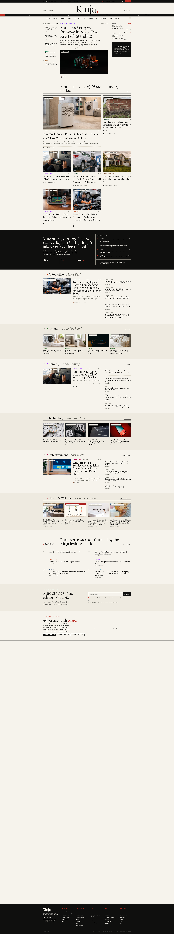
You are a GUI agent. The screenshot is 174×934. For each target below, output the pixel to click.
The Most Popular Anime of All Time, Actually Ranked (112, 562)
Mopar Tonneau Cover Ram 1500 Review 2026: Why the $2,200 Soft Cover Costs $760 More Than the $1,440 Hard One (117, 315)
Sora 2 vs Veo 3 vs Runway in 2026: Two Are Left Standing (79, 32)
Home (92, 911)
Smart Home (93, 918)
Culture (78, 913)
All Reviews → (128, 329)
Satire (121, 923)
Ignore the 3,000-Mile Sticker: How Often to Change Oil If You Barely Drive (118, 290)
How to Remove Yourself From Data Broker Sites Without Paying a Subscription (75, 441)
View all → (129, 91)
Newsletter (114, 1)
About (94, 931)
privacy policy (114, 602)
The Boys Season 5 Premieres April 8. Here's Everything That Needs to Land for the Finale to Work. (117, 463)
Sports (121, 913)
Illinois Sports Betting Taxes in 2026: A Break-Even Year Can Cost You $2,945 (51, 36)
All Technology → (127, 418)
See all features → (127, 544)
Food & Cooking (79, 915)
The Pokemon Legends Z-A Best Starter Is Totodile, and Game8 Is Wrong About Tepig (117, 406)
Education (78, 921)
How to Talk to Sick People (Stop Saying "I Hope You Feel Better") (111, 553)
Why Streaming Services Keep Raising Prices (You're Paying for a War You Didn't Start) (86, 468)
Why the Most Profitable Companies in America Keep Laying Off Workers (67, 572)
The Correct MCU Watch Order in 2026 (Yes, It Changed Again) (118, 479)
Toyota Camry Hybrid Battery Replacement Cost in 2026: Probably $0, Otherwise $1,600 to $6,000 (87, 287)
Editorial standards (63, 634)
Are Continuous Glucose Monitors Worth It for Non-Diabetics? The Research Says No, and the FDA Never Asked (120, 522)
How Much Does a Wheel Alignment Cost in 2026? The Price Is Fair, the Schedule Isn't (118, 282)
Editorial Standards (122, 931)
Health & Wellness (80, 917)
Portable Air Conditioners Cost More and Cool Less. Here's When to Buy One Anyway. (75, 351)
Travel (77, 919)
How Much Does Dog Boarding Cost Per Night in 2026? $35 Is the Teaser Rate (51, 63)
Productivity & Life (80, 925)
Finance (107, 911)
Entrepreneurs (108, 921)
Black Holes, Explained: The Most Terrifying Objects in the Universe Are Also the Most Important (112, 573)
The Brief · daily (94, 597)
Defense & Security (124, 915)
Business (107, 919)
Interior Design (94, 923)
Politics (121, 911)
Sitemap (129, 931)
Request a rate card (49, 634)
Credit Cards (108, 913)
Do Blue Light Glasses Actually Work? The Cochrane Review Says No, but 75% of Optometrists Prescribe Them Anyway (98, 522)
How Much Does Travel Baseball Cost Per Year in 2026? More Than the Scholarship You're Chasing (51, 54)
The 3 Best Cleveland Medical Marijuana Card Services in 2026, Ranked (75, 521)
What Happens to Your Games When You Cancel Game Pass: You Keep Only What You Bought (118, 397)
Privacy (110, 931)
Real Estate (93, 913)
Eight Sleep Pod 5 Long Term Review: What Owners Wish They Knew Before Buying (120, 351)
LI (49, 920)
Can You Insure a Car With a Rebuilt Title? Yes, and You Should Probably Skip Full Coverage (87, 179)
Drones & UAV (65, 919)
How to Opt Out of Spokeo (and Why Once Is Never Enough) (52, 440)
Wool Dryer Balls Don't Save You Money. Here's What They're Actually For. (52, 351)
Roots (121, 921)
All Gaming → (128, 364)
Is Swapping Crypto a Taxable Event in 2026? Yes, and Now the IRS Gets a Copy (51, 28)
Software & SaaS (65, 915)
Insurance (107, 915)
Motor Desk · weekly (105, 597)
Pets (77, 923)
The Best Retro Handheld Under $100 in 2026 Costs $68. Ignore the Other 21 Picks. (57, 217)
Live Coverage (106, 1)
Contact (99, 931)
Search (121, 1)
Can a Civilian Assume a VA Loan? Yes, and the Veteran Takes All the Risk (117, 179)
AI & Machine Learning (67, 913)
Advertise (128, 1)
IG (46, 920)
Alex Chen (65, 77)
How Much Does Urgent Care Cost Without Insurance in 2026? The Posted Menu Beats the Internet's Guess (51, 45)
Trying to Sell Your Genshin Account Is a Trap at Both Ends (117, 388)
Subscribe (127, 594)
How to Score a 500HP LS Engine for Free (65, 561)
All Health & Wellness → (125, 498)
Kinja (87, 9)
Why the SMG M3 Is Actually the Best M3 (64, 552)
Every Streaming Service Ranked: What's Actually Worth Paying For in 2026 (117, 472)
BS (51, 920)
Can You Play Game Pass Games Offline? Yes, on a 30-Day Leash (86, 374)
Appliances (93, 920)
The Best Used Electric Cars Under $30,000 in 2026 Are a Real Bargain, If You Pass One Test (117, 306)
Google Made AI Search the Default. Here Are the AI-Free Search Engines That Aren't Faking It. (96, 442)
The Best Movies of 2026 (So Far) (114, 487)
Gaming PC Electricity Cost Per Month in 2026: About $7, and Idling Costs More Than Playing (118, 380)
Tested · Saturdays (117, 597)
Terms (114, 931)
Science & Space (65, 917)
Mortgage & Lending (109, 917)
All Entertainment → (126, 455)
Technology (64, 911)
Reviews (117, 18)
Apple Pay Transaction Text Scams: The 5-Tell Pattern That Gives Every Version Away (119, 441)
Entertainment (79, 911)
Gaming (63, 921)
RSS (54, 920)
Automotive (122, 917)
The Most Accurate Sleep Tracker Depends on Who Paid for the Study (98, 351)
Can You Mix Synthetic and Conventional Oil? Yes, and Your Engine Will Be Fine (117, 297)
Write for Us (105, 931)
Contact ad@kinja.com (77, 634)
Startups (107, 923)
